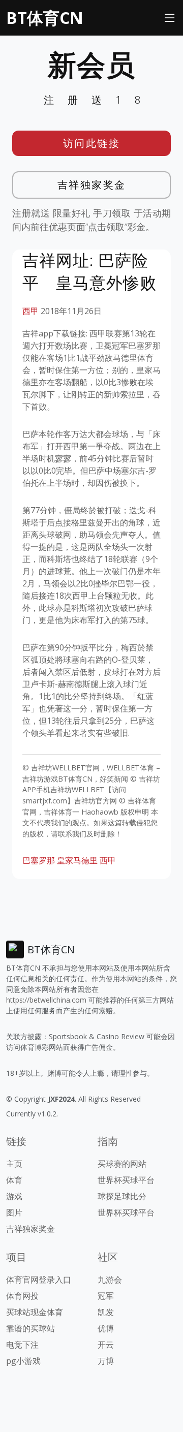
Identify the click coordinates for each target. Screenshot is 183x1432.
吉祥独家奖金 (91, 185)
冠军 (106, 1295)
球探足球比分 (122, 1196)
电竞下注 (22, 1344)
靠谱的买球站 (30, 1328)
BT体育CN (44, 17)
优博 (106, 1328)
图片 (14, 1212)
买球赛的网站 (122, 1163)
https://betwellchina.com (46, 1000)
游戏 (14, 1196)
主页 (14, 1163)
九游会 (110, 1279)
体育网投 (22, 1295)
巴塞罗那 (38, 860)
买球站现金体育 (34, 1312)
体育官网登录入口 (38, 1279)
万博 (106, 1360)
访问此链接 (91, 143)
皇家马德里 (77, 860)
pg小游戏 (23, 1360)
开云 (106, 1344)
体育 (14, 1180)
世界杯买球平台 (126, 1180)
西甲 (30, 311)
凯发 (106, 1312)
